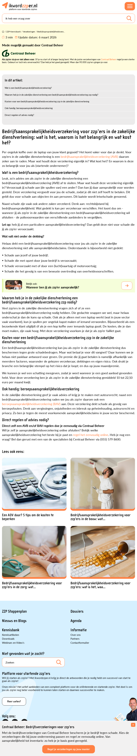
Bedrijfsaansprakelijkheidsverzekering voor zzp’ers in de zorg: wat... (32, 585)
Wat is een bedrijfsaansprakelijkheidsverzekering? (28, 87)
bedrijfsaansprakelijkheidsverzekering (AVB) (89, 156)
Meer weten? (14, 701)
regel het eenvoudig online (90, 435)
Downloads (8, 638)
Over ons (76, 634)
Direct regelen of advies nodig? (19, 115)
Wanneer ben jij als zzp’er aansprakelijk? (52, 287)
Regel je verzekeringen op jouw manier (68, 749)
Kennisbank (10, 630)
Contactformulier (80, 642)
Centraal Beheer (108, 59)
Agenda (76, 621)
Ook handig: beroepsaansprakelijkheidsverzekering (29, 108)
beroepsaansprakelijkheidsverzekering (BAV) (31, 404)
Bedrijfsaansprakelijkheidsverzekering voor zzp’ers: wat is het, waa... (100, 585)
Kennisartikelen (10, 634)
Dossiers (77, 611)
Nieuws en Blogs (14, 621)
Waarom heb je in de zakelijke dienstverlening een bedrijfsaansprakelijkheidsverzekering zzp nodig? (51, 94)
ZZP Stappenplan (14, 611)
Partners (75, 638)
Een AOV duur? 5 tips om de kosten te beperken (28, 517)
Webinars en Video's (13, 642)
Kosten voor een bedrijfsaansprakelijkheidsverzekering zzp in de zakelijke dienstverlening (47, 101)
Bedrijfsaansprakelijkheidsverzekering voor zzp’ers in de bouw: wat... (100, 517)
